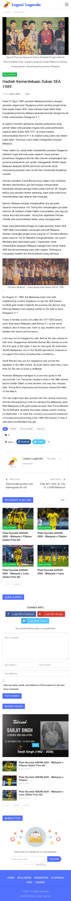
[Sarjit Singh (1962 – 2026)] (35, 735)
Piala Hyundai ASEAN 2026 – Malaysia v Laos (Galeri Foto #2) (41, 793)
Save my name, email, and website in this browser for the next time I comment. (34, 687)
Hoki (35, 745)
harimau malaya (26, 429)
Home (10, 877)
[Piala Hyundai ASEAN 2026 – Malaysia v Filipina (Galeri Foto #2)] (18, 519)
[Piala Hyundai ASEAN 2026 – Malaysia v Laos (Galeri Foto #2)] (18, 556)
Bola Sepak (10, 74)
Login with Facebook (23, 614)
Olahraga (57, 877)
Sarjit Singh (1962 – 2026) (35, 752)
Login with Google (53, 614)
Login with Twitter (37, 620)
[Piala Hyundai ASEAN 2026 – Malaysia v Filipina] (53, 519)
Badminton (41, 877)
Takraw (40, 882)
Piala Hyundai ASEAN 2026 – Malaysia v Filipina (41, 778)
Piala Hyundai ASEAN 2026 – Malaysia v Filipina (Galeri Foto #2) (41, 764)
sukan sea (40, 429)
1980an (13, 429)
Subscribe (54, 859)
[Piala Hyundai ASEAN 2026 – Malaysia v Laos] (53, 556)
